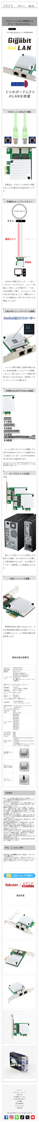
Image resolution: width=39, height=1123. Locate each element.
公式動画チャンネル (19, 1097)
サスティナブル (19, 1105)
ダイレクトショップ (19, 1092)
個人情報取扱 (19, 1103)
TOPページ (21, 6)
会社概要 (19, 1101)
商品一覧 (31, 6)
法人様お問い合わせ (19, 1099)
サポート (19, 1090)
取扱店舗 (19, 1108)
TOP (7, 32)
